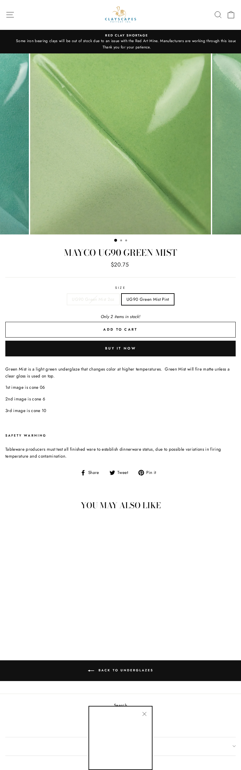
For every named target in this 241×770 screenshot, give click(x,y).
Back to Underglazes (125, 670)
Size (120, 287)
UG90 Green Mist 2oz (93, 299)
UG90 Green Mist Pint (147, 299)
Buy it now (120, 348)
